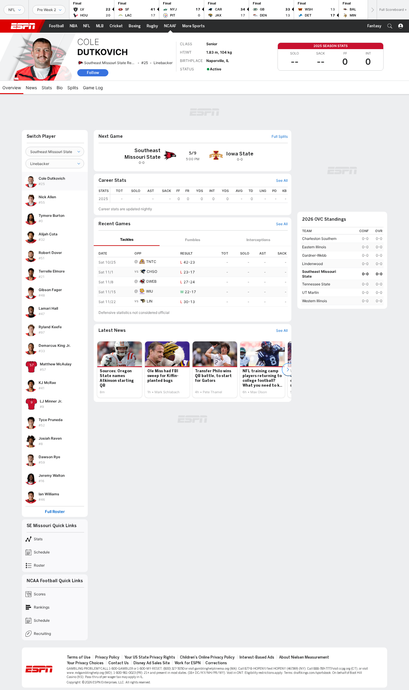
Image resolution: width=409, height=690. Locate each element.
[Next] (372, 9)
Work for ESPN (188, 663)
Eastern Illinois (314, 247)
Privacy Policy (107, 657)
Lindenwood (312, 263)
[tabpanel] (192, 276)
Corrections (216, 663)
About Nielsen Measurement (304, 657)
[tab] (127, 240)
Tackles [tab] (127, 239)
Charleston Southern (319, 238)
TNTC (151, 261)
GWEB (151, 281)
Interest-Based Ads (257, 657)
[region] (199, 195)
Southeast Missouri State (319, 274)
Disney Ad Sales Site (152, 663)
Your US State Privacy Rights (149, 657)
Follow (93, 72)
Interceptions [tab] (258, 239)
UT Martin (310, 292)
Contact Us (118, 663)
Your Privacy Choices (85, 663)
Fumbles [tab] (192, 239)
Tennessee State (316, 284)
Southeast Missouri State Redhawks (114, 62)
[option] (119, 369)
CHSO (152, 271)
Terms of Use (78, 657)
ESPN (23, 26)
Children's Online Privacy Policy (207, 657)
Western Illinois (314, 301)
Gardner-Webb (314, 255)
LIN (149, 301)
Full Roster (55, 511)
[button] (389, 26)
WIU (149, 291)
